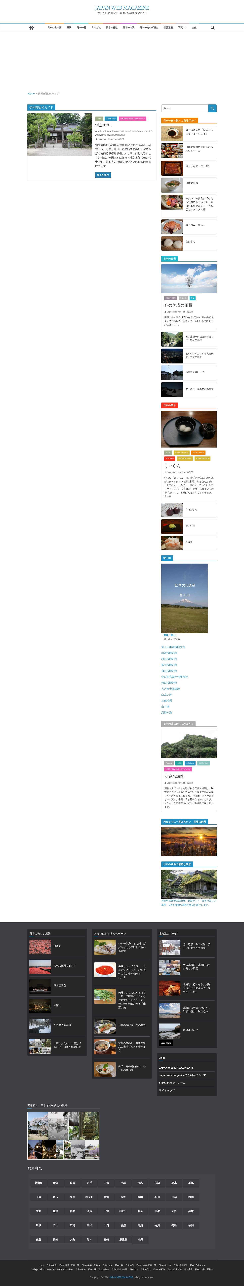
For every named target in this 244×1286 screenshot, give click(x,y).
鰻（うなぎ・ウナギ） (198, 166)
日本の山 (134, 1269)
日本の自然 (107, 1265)
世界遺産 (168, 27)
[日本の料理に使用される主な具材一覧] (172, 151)
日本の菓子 (170, 458)
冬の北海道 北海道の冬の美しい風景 (196, 966)
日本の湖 (130, 1265)
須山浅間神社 (169, 670)
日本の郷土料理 (180, 1265)
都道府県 (188, 1269)
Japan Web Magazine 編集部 (111, 139)
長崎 (55, 1239)
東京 (72, 1197)
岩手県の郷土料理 (181, 452)
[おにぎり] (172, 243)
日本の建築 (80, 1269)
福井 (72, 1211)
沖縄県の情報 (203, 763)
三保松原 (166, 700)
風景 (69, 27)
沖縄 (140, 1239)
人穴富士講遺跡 (170, 688)
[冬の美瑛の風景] (189, 278)
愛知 (38, 1211)
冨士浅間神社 (169, 665)
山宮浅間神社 (169, 653)
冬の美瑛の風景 (178, 305)
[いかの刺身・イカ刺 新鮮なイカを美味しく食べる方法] (105, 948)
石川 (157, 1197)
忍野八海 (166, 712)
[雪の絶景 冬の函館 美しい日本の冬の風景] (169, 947)
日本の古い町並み (149, 27)
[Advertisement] (122, 56)
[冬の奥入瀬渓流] (40, 1026)
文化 (151, 131)
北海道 (39, 1182)
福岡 (191, 1225)
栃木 (174, 1182)
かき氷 (189, 542)
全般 (194, 27)
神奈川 (89, 1197)
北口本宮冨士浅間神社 (174, 676)
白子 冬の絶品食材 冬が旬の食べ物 (132, 1068)
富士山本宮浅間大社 (173, 647)
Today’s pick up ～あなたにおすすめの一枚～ (52, 1269)
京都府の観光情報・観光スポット (132, 118)
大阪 (174, 1211)
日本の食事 (192, 183)
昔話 (98, 135)
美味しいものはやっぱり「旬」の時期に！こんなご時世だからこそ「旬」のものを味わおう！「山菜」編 (132, 1000)
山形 (106, 1182)
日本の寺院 (128, 27)
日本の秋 (96, 27)
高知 (140, 1225)
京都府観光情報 (117, 131)
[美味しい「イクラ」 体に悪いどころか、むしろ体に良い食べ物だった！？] (105, 972)
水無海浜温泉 (190, 1029)
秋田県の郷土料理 (185, 458)
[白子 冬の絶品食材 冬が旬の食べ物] (105, 1069)
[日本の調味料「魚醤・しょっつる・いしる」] (172, 133)
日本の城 (169, 763)
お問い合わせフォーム (172, 1082)
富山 (140, 1197)
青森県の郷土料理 (202, 458)
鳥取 (38, 1225)
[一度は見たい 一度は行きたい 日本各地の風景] (40, 1046)
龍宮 (123, 135)
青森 (55, 1182)
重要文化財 (115, 135)
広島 (72, 1225)
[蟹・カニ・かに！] (172, 226)
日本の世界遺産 (175, 1269)
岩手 (89, 1182)
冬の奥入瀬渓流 (62, 1025)
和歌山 (123, 1211)
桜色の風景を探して (65, 965)
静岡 (191, 1197)
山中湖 (165, 706)
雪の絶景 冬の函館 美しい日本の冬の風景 (196, 946)
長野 (123, 1197)
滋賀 (89, 1211)
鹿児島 (123, 1239)
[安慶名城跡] (189, 743)
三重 (106, 1211)
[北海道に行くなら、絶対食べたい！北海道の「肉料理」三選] (169, 989)
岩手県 (168, 452)
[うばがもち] (172, 510)
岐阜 (55, 1211)
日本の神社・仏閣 (119, 1269)
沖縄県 (179, 763)
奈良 (140, 1211)
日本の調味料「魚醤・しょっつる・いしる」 (199, 131)
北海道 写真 (171, 298)
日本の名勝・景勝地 (91, 1265)
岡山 (55, 1225)
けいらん (172, 465)
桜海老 (57, 945)
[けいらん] (189, 429)
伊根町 (128, 131)
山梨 (174, 1197)
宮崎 (106, 1239)
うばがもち (191, 509)
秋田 (72, 1182)
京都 (100, 131)
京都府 (99, 118)
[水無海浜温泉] (169, 1031)
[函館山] (40, 1006)
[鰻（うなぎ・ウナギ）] (172, 168)
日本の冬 (183, 298)
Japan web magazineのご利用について (182, 1075)
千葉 (38, 1197)
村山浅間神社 (169, 659)
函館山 (57, 1005)
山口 (106, 1225)
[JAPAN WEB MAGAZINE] (31, 28)
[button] (185, 27)
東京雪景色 (60, 985)
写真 (180, 27)
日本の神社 (112, 27)
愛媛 (123, 1225)
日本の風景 (52, 1265)
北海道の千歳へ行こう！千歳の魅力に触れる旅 (196, 1009)
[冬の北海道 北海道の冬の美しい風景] (169, 967)
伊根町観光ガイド (140, 131)
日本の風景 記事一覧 (69, 1265)
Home (41, 1265)
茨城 (157, 1182)
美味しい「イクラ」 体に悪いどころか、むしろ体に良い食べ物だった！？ (132, 972)
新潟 (106, 1197)
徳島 (174, 1225)
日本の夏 (81, 27)
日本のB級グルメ (197, 1265)
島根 (89, 1225)
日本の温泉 (104, 1269)
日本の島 (119, 1265)
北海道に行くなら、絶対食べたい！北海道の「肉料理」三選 (196, 988)
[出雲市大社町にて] (172, 372)
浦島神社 (103, 125)
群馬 (191, 1182)
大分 (72, 1239)
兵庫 (191, 1211)
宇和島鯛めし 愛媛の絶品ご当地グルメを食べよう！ (132, 1047)
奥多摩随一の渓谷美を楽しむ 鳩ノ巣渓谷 (199, 338)
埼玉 (55, 1197)
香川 (157, 1225)
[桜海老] (40, 947)
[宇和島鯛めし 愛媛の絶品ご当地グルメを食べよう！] (105, 1047)
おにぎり (191, 241)
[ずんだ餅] (172, 526)
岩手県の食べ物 (198, 452)
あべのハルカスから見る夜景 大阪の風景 (199, 355)
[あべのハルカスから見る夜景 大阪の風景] (172, 356)
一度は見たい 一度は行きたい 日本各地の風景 (67, 1045)
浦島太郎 (105, 135)
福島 (140, 1182)
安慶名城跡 (174, 776)
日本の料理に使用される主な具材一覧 (199, 149)
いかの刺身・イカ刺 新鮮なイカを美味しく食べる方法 (132, 947)
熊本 (89, 1239)
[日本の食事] (172, 185)
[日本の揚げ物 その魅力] (105, 1026)
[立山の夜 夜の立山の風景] (172, 389)
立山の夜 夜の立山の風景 (199, 389)
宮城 (123, 1182)
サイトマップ (167, 1090)
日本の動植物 (159, 1269)
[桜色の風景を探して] (40, 967)
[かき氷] (172, 543)
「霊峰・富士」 (169, 635)
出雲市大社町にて (195, 372)
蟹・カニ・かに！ (195, 224)
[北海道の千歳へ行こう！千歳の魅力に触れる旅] (169, 1010)
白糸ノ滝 (166, 694)
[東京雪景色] (40, 986)
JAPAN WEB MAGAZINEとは (176, 1067)
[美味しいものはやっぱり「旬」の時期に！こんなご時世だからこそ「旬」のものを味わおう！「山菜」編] (105, 1001)
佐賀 (38, 1239)
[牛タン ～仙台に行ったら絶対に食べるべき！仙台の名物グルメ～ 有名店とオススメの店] (172, 206)
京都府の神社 (111, 118)
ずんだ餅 (190, 525)
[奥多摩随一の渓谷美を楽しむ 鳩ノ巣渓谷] (172, 339)
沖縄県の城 (190, 763)
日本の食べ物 (54, 27)
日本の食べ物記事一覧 (146, 1265)
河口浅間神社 (169, 682)
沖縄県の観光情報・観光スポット (178, 769)
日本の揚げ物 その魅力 (132, 1025)
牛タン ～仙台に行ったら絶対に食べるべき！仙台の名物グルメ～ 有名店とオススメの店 (199, 204)
